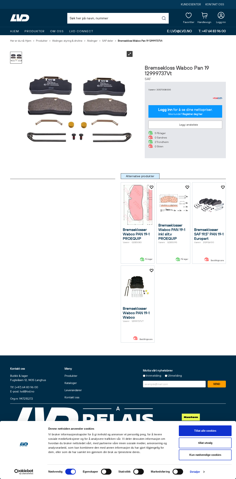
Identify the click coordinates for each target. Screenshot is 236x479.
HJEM (14, 31)
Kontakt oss (72, 397)
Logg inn (221, 16)
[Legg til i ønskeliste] (151, 187)
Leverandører (73, 390)
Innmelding (153, 375)
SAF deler (107, 40)
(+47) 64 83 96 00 (26, 387)
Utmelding (175, 375)
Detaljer (195, 471)
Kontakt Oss (214, 4)
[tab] (140, 176)
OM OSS (57, 31)
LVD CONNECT (81, 31)
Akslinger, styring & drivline (67, 40)
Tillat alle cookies (205, 430)
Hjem (28, 40)
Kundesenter (191, 4)
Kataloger (71, 383)
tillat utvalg (205, 442)
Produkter (35, 31)
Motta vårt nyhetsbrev (158, 370)
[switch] (106, 472)
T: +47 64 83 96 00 (212, 31)
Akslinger (92, 40)
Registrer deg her (192, 114)
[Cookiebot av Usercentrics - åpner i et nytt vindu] (24, 472)
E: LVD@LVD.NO (179, 31)
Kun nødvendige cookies (205, 454)
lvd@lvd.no (27, 391)
